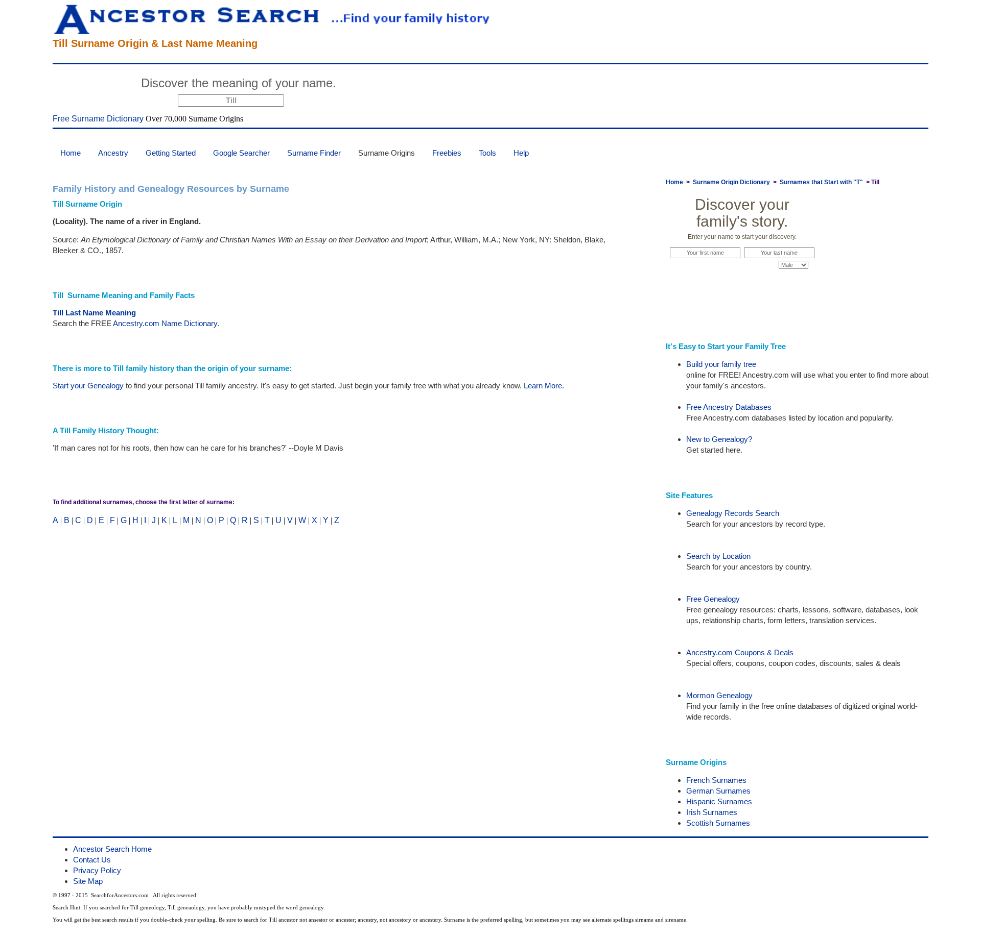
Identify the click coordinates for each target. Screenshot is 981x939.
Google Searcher (241, 153)
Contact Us (92, 859)
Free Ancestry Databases (729, 407)
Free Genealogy (713, 599)
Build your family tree (721, 364)
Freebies (446, 153)
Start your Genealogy (88, 385)
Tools (487, 153)
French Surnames (716, 780)
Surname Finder (314, 153)
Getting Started (171, 153)
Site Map (88, 881)
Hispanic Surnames (719, 801)
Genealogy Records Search (732, 513)
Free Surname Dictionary (98, 118)
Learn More (543, 385)
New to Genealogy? (719, 439)
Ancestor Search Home (112, 849)
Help (521, 153)
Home (70, 153)
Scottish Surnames (718, 823)
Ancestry (113, 153)
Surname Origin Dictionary (731, 182)
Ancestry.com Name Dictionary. (166, 323)
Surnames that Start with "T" (821, 182)
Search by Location (718, 556)
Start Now (380, 84)
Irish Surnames (711, 812)
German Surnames (718, 790)
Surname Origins (386, 153)
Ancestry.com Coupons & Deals (739, 652)
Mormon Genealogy (719, 695)
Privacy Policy (97, 870)
